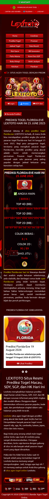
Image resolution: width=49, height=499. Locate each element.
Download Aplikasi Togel (27, 7)
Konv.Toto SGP (34, 56)
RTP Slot (39, 103)
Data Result (34, 46)
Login (12, 103)
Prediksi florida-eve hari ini (16, 272)
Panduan (34, 66)
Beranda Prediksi (13, 114)
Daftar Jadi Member (13, 11)
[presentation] (23, 371)
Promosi (34, 41)
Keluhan (14, 66)
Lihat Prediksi (25, 363)
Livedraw (34, 36)
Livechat (40, 11)
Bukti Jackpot (34, 61)
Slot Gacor (15, 51)
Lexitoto (7, 415)
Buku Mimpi (15, 61)
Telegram (28, 11)
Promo (25, 103)
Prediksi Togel (15, 41)
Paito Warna (15, 56)
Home (14, 36)
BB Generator (34, 51)
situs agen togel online (16, 470)
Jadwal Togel (15, 46)
